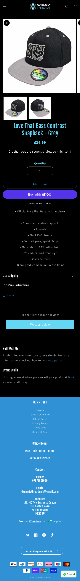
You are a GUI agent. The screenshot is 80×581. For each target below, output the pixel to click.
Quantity (40, 163)
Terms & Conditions (40, 414)
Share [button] (10, 295)
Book (71, 377)
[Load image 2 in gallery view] (39, 108)
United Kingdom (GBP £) (38, 551)
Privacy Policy (40, 423)
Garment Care (39, 432)
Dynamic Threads (43, 577)
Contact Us (40, 427)
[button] (5, 6)
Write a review (40, 324)
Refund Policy (40, 419)
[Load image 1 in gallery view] (15, 108)
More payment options (40, 203)
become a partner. (52, 360)
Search (40, 410)
